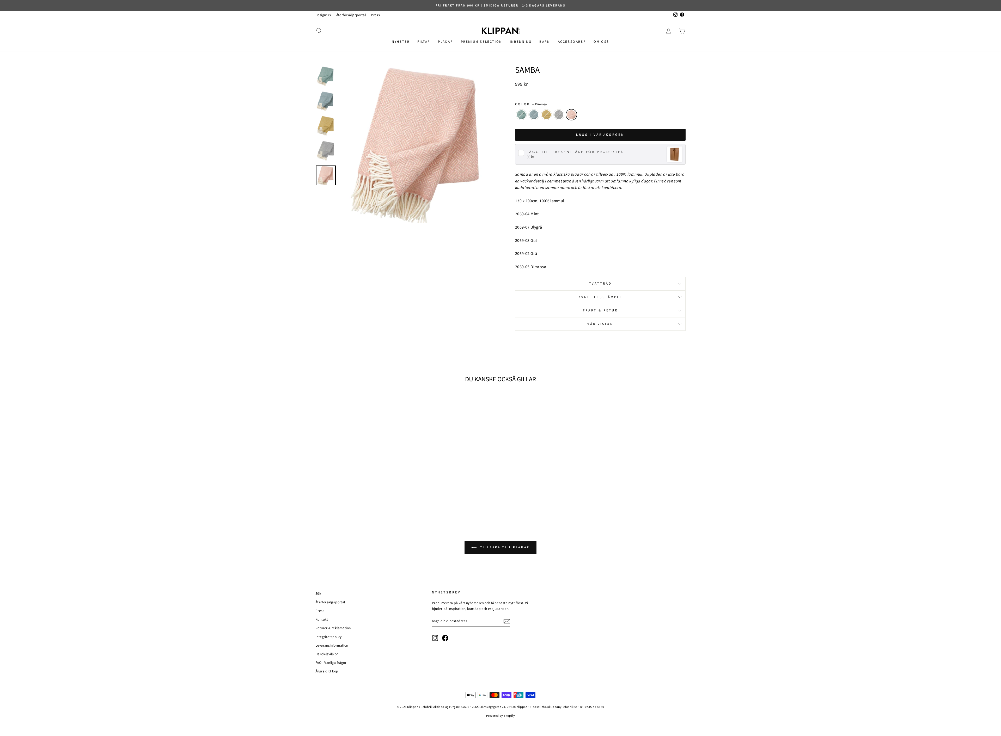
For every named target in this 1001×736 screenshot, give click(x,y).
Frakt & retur (600, 310)
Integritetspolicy (328, 636)
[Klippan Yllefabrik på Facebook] (445, 638)
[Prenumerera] (506, 621)
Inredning (521, 41)
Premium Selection (481, 41)
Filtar (423, 41)
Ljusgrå (559, 114)
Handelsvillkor (326, 654)
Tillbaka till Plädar (504, 547)
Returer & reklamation (333, 627)
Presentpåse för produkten (576, 152)
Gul (546, 114)
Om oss (601, 41)
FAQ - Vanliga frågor (330, 662)
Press (375, 15)
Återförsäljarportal (351, 15)
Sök (318, 593)
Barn (544, 41)
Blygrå (534, 114)
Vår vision (600, 324)
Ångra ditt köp (326, 671)
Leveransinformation (331, 645)
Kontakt (321, 619)
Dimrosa (571, 114)
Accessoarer (572, 41)
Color (531, 104)
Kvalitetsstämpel (600, 297)
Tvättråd (600, 283)
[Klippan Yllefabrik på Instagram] (435, 638)
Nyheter (401, 41)
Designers (323, 15)
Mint (521, 114)
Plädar (445, 41)
